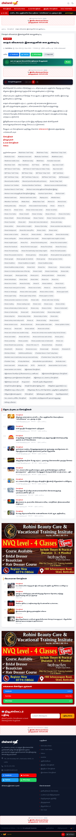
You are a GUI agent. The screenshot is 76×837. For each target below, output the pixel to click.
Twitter (25, 54)
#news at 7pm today (41, 226)
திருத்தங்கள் (45, 802)
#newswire (55, 349)
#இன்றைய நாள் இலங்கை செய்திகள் (17, 378)
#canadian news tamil (53, 161)
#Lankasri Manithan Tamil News (31, 185)
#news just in (34, 275)
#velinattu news (60, 361)
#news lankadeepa (10, 279)
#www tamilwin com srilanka (13, 369)
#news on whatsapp (11, 292)
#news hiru (41, 267)
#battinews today (28, 161)
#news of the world (59, 288)
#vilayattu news (23, 365)
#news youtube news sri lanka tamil (42, 341)
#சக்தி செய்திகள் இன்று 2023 (35, 386)
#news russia (48, 304)
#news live (55, 279)
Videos (5, 146)
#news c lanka (41, 230)
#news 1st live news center (34, 210)
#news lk (36, 283)
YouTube (26, 775)
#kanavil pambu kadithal (12, 181)
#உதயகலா (26, 382)
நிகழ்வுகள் (8, 140)
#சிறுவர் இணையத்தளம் (13, 394)
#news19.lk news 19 (32, 345)
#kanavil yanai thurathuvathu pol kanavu (34, 181)
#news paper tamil (62, 292)
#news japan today (21, 275)
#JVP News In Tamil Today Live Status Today (36, 169)
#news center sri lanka (11, 234)
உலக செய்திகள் (34, 9)
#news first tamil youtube (58, 251)
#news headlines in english (26, 263)
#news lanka (61, 275)
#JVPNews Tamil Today (49, 177)
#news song (34, 308)
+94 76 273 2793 (9, 766)
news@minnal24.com (11, 770)
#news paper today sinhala (28, 296)
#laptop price (44, 197)
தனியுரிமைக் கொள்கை (49, 791)
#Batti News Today (42, 152)
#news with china (24, 337)
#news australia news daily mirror (61, 226)
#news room (37, 304)
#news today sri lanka (40, 316)
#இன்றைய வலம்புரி (11, 382)
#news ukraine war (26, 324)
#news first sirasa (61, 247)
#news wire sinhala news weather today (16, 333)
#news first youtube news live (14, 255)
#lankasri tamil (60, 193)
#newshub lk (8, 349)
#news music (59, 283)
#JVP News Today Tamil (43, 173)
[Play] (33, 82)
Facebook (14, 54)
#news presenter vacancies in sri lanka (16, 300)
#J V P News (35, 165)
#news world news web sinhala (42, 337)
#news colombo (36, 234)
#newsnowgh (44, 349)
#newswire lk (66, 349)
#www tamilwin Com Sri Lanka (57, 365)
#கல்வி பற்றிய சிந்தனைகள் (42, 382)
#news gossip (41, 259)
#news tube (54, 316)
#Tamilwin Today (10, 361)
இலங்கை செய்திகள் (48, 773)
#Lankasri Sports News (45, 193)
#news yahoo (59, 337)
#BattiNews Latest (57, 157)
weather (43, 757)
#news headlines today (45, 263)
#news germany (31, 255)
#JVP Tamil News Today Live (30, 177)
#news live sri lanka (10, 283)
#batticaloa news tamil (24, 157)
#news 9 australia (10, 222)
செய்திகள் (7, 9)
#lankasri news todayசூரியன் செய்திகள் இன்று (20, 193)
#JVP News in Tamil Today (12, 169)
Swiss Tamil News (66, 9)
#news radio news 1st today (50, 300)
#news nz (47, 288)
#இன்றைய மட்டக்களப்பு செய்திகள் (46, 378)
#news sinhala (60, 304)
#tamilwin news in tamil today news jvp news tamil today (21, 357)
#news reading (9, 304)
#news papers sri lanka (46, 296)
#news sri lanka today (11, 312)
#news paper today (10, 296)
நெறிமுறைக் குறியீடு (48, 799)
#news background (10, 230)
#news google (9, 259)
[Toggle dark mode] (72, 3)
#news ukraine (54, 320)
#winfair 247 (41, 365)
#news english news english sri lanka (53, 238)
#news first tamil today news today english (34, 251)
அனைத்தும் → (70, 13)
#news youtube (23, 341)
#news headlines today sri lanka (14, 267)
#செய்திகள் (29, 394)
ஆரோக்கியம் (45, 761)
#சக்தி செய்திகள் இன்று (13, 386)
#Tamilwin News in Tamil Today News (46, 353)
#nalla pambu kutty (10, 206)
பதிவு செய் (67, 716)
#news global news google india (60, 255)
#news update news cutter (44, 324)
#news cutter (49, 234)
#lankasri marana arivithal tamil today (55, 185)
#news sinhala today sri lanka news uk (16, 308)
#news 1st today (37, 214)
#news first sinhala (46, 247)
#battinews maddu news (12, 161)
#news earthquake (10, 238)
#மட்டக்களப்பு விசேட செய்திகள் (15, 398)
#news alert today (56, 222)
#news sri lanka (46, 308)
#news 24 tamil (9, 218)
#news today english (54, 312)
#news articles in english (24, 226)
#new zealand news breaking (38, 206)
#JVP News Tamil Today (11, 173)
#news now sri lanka (35, 288)
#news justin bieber (48, 275)
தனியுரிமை (50, 828)
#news (52, 206)
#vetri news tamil (10, 365)
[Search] (68, 3)
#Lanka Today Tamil (56, 181)
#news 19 (61, 206)
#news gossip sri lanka (55, 259)
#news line (45, 279)
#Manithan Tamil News (11, 202)
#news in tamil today (51, 271)
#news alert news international (38, 222)
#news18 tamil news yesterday (14, 345)
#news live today (25, 283)
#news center (53, 230)
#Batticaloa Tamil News (41, 157)
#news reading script (23, 304)
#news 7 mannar (39, 218)
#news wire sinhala (43, 329)
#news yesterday (10, 341)
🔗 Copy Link (49, 54)
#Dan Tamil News (23, 165)
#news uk (30, 320)
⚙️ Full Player (70, 834)
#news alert (22, 222)
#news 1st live (18, 210)
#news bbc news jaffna (27, 230)
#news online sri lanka (46, 292)
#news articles (9, 226)
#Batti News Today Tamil (58, 152)
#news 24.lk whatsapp (23, 218)
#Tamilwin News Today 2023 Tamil (51, 357)
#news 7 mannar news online (56, 218)
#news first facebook (11, 247)
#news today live (10, 316)
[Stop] (37, 82)
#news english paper (11, 242)
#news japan (8, 275)
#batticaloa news (10, 157)
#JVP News (46, 165)
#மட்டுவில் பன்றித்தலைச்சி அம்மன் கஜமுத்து (45, 398)
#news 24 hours (50, 214)
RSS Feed (44, 810)
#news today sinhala (24, 316)
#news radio (35, 300)
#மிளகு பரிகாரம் (10, 402)
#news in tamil (37, 271)
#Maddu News (55, 197)
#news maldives (47, 283)
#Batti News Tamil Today (26, 152)
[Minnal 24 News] (10, 3)
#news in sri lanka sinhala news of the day (17, 271)
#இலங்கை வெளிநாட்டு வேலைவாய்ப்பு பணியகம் (21, 374)
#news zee (59, 341)
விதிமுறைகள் (62, 828)
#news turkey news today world (14, 320)
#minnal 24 (51, 202)
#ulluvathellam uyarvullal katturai (42, 361)
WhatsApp (37, 54)
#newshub (59, 345)
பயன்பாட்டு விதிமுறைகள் (50, 795)
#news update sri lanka (62, 324)
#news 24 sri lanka (64, 214)
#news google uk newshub (25, 259)
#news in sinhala (65, 267)
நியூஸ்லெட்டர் (46, 806)
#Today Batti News (23, 361)
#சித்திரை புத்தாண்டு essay (57, 386)
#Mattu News (25, 202)
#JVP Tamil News (58, 173)
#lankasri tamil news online (28, 197)
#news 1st (8, 210)
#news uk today (41, 320)
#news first (24, 242)
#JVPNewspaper (64, 177)
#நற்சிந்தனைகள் (62, 394)
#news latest (23, 279)
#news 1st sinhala (51, 210)
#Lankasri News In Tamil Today (14, 189)
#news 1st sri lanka (10, 214)
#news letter (34, 279)
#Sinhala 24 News (10, 353)
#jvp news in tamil (58, 165)
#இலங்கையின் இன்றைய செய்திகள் (54, 374)
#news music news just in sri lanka (15, 288)
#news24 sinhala (47, 345)
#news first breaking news (39, 242)
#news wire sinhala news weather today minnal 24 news (49, 333)
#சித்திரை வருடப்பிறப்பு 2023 (14, 390)
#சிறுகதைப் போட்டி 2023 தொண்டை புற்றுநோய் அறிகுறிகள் (48, 390)
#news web (18, 329)
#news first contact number (59, 242)
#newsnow (19, 349)
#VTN (32, 365)
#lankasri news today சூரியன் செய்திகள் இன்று (42, 189)
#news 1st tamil (24, 214)
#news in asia (52, 267)
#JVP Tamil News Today (11, 177)
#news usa (8, 329)
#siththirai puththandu (25, 353)
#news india (64, 271)
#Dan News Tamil (10, 165)
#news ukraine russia (11, 324)
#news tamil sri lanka (38, 312)
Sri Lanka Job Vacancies (30, 828)
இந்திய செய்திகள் (51, 9)
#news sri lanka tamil (61, 308)
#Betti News (40, 161)
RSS (73, 828)
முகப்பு (4, 29)
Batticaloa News (19, 9)
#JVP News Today (27, 173)
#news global (43, 255)
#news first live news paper (29, 247)
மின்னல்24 (43, 129)
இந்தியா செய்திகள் (48, 769)
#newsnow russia (31, 349)
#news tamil (24, 312)
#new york (22, 206)
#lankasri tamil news (11, 197)
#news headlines (10, 263)
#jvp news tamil (57, 169)
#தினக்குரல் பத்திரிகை (44, 394)
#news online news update (28, 292)
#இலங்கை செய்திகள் (32, 369)
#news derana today (62, 234)
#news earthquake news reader (29, 238)
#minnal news (62, 202)
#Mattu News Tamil (38, 202)
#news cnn (25, 234)
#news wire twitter (10, 337)
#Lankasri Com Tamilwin (12, 185)
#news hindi (31, 267)
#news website (29, 329)
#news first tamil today (11, 251)
